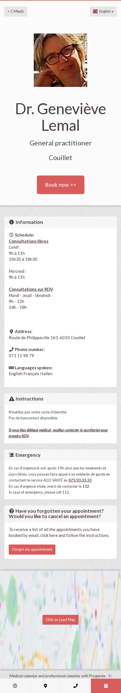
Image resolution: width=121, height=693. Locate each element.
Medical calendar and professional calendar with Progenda (57, 676)
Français (31, 373)
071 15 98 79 (21, 355)
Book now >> (60, 184)
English (104, 11)
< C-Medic (15, 11)
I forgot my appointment (32, 549)
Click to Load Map (60, 619)
